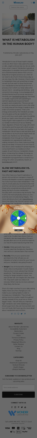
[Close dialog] (36, 205)
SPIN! (18, 230)
